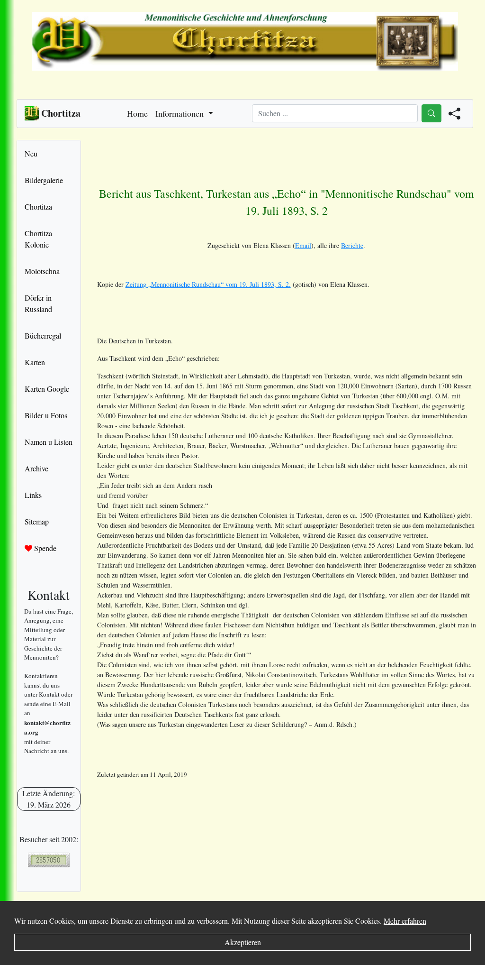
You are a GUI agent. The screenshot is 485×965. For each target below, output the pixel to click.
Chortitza (38, 206)
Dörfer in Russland (38, 303)
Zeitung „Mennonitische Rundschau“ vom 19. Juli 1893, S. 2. (208, 284)
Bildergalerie (44, 180)
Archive (36, 468)
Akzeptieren (243, 942)
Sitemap (37, 521)
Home (137, 113)
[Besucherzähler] (49, 860)
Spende (44, 548)
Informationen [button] (180, 113)
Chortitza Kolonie (38, 238)
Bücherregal (43, 335)
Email (303, 245)
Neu (31, 153)
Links (33, 495)
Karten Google (47, 389)
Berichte (352, 245)
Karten (35, 362)
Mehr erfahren (405, 921)
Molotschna (42, 271)
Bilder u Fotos (46, 415)
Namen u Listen (48, 442)
